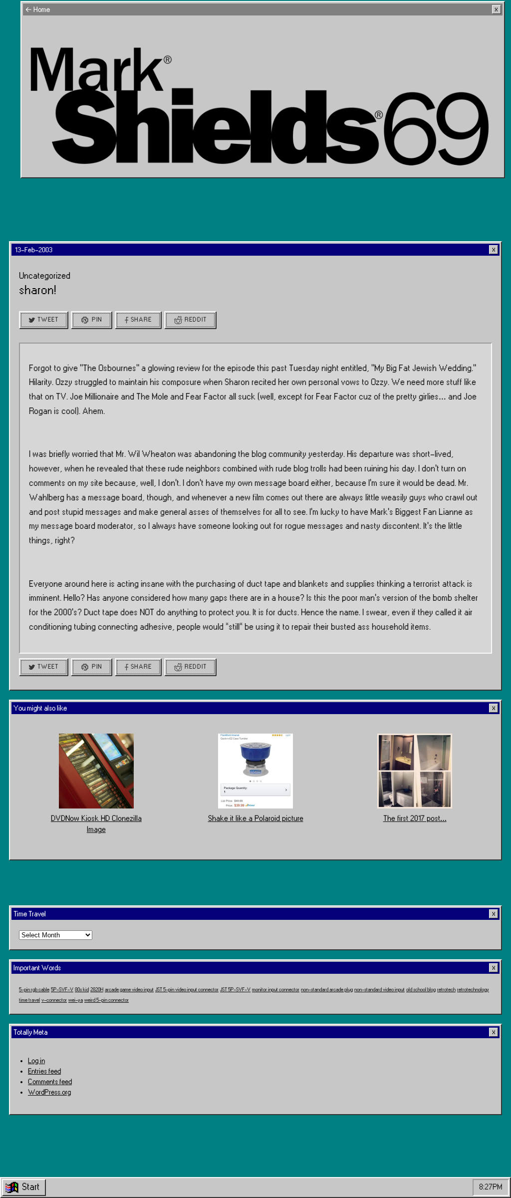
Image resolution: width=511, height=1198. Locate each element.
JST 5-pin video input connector (187, 989)
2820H (96, 989)
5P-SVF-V (62, 989)
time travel (29, 1000)
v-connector (54, 1000)
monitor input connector (275, 989)
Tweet (47, 320)
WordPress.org (49, 1092)
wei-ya (75, 1000)
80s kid (82, 989)
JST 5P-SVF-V (235, 989)
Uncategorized (44, 276)
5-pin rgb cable (34, 989)
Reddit (196, 320)
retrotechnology (473, 989)
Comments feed (50, 1082)
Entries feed (44, 1071)
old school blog (421, 989)
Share (141, 320)
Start (30, 1187)
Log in (36, 1061)
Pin (97, 320)
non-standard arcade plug (327, 989)
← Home (37, 9)
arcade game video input (129, 989)
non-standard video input (379, 989)
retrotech (446, 989)
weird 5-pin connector (106, 1000)
